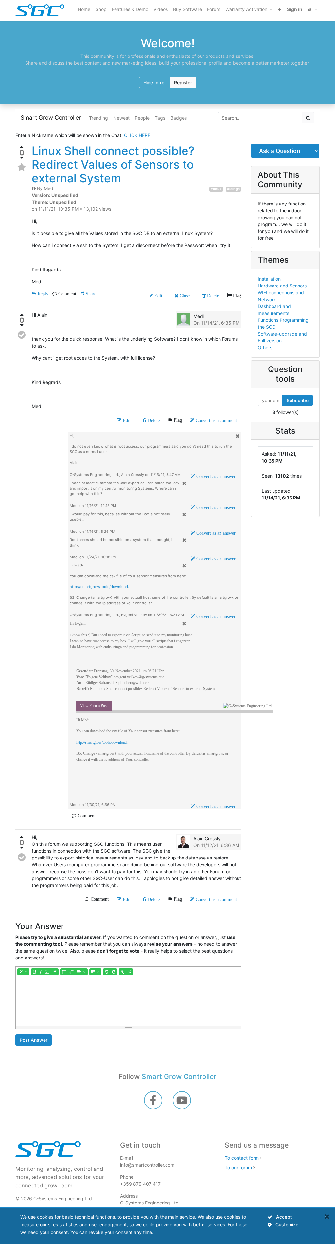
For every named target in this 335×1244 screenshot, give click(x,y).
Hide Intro (153, 82)
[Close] (327, 1216)
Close (184, 295)
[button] (279, 9)
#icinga (233, 189)
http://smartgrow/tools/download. (99, 586)
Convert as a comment (215, 420)
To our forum (238, 1167)
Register (183, 82)
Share (90, 293)
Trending (98, 118)
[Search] (308, 117)
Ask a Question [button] (279, 150)
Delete (212, 295)
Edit (157, 295)
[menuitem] (84, 9)
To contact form (242, 1158)
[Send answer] (22, 334)
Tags (160, 118)
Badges (178, 118)
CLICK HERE (137, 135)
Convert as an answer (215, 476)
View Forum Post (94, 705)
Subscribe (298, 400)
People (142, 118)
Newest (121, 118)
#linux (216, 189)
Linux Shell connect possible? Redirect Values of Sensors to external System (113, 164)
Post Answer (33, 1040)
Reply (42, 293)
